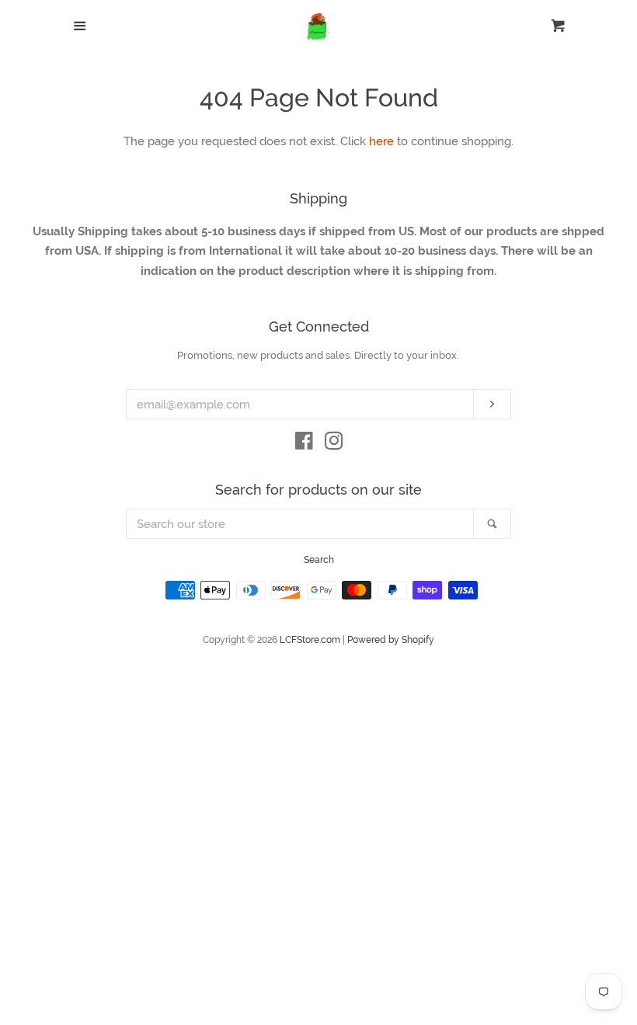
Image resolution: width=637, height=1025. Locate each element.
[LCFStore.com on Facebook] (304, 444)
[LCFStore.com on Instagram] (334, 444)
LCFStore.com (310, 639)
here (381, 141)
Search (319, 559)
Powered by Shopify (390, 639)
